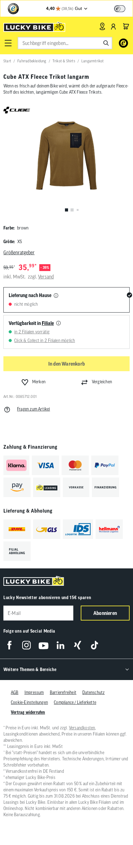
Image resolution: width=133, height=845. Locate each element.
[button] (8, 43)
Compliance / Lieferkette (75, 702)
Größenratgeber (19, 252)
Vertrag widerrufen (28, 712)
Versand (46, 276)
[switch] (119, 8)
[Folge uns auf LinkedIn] (60, 645)
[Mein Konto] (113, 26)
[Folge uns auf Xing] (77, 645)
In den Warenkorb (66, 364)
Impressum (34, 692)
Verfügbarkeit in (31, 323)
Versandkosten (82, 727)
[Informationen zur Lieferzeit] (56, 296)
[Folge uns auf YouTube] (43, 645)
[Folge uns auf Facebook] (9, 645)
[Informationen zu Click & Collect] (58, 323)
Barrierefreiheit (63, 692)
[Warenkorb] (126, 26)
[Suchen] (106, 43)
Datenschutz (93, 692)
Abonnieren (105, 613)
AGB (15, 692)
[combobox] (65, 43)
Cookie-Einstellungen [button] (29, 702)
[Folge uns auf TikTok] (94, 645)
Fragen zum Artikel (33, 409)
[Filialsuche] (102, 26)
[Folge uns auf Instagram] (26, 645)
